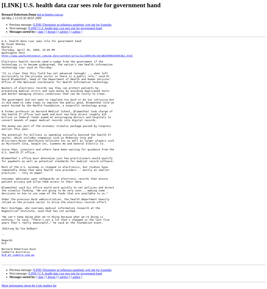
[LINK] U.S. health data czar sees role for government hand (65, 28)
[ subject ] (64, 31)
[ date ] (41, 31)
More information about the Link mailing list (29, 285)
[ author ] (76, 31)
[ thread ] (51, 31)
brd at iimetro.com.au (50, 14)
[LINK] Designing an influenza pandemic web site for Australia (72, 24)
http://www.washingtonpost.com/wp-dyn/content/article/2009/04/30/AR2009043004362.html (67, 55)
